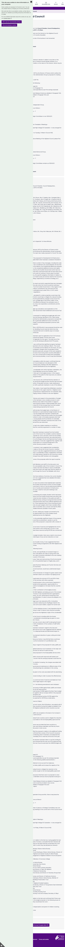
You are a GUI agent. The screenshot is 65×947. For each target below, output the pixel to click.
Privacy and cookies (44, 939)
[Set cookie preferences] (2, 944)
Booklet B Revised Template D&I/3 (38, 925)
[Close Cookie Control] (31, 2)
